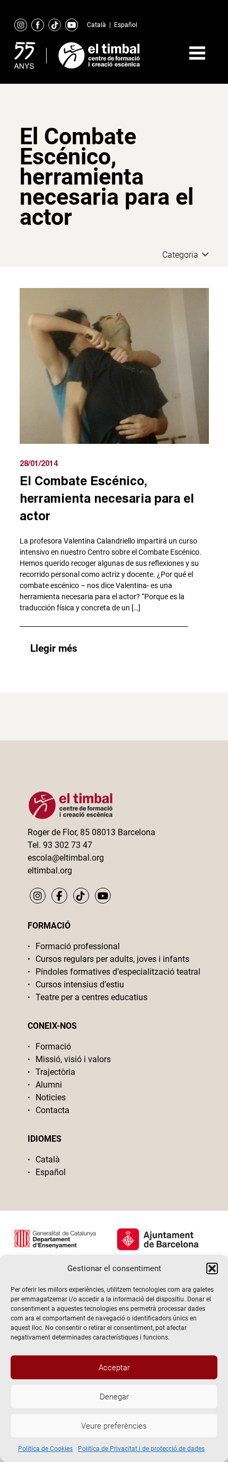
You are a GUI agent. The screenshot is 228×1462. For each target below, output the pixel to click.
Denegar (114, 1397)
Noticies (51, 1097)
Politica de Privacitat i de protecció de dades (141, 1448)
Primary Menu (197, 53)
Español (125, 25)
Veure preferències (114, 1426)
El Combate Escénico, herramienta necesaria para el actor (107, 498)
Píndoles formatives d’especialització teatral (118, 972)
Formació (53, 1046)
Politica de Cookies (45, 1448)
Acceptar (114, 1367)
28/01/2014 (39, 463)
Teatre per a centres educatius (91, 997)
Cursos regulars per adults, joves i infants (112, 959)
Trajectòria (55, 1072)
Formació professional (78, 946)
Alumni (49, 1085)
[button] (212, 1268)
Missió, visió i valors (73, 1059)
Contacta (52, 1110)
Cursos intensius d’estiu (80, 984)
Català (96, 25)
